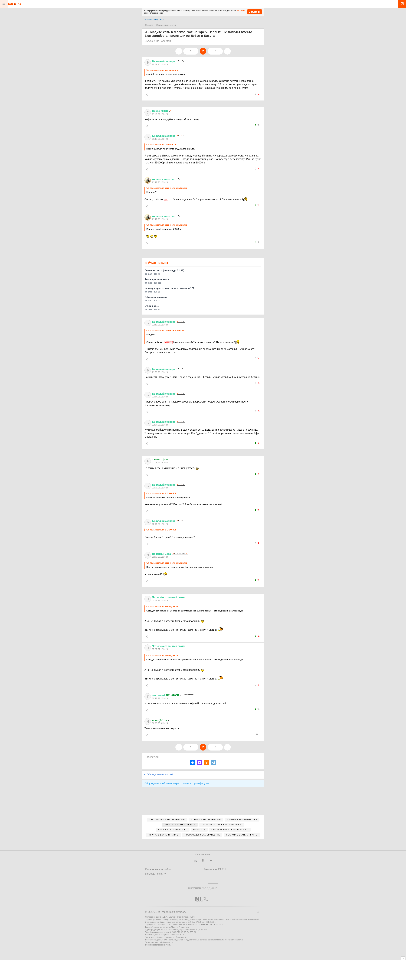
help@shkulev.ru (166, 942)
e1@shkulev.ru (180, 937)
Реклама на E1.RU (215, 869)
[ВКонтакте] (192, 762)
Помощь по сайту (155, 873)
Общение (148, 25)
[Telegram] (213, 762)
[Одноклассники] (206, 762)
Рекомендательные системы (158, 945)
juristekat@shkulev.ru (234, 940)
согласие (241, 11)
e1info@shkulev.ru (216, 940)
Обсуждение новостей (166, 25)
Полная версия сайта (158, 869)
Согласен (254, 11)
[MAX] (199, 762)
